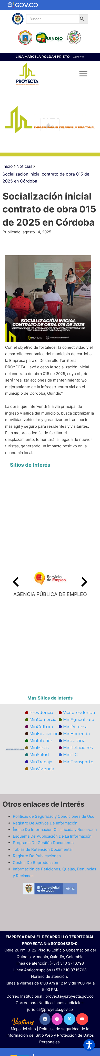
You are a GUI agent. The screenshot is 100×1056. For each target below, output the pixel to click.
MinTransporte (78, 761)
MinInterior (40, 740)
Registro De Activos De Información (45, 823)
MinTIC (70, 754)
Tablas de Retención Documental (43, 849)
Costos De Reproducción (35, 862)
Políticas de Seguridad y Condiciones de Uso (53, 816)
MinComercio (42, 719)
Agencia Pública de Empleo (50, 594)
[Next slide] (83, 581)
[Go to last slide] (16, 581)
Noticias (24, 166)
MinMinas (38, 747)
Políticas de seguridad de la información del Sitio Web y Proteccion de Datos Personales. (50, 1035)
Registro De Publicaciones (37, 855)
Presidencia (41, 712)
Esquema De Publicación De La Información (52, 836)
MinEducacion (44, 733)
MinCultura (41, 726)
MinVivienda (41, 768)
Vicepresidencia (79, 712)
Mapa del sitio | (25, 1028)
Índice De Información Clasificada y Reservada (55, 829)
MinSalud (39, 754)
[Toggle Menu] (83, 73)
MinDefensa (75, 726)
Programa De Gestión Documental (44, 842)
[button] (89, 1045)
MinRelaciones (78, 747)
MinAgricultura (78, 719)
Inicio (8, 166)
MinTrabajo (40, 761)
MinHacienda (76, 733)
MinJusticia (74, 740)
